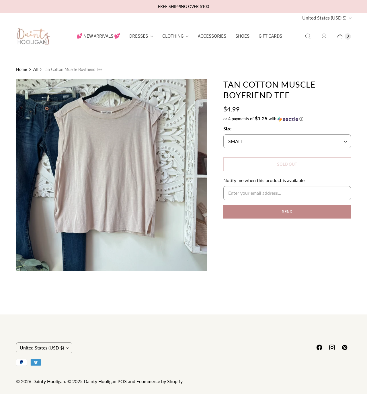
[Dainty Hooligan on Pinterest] (344, 347)
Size (227, 128)
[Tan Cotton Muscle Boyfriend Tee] (111, 175)
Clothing (173, 36)
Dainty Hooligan (48, 381)
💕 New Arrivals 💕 (98, 36)
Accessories (212, 36)
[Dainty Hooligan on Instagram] (332, 347)
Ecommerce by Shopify (159, 381)
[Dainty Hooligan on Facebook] (319, 347)
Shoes (242, 36)
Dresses (138, 36)
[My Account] (324, 36)
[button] (287, 119)
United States (324, 17)
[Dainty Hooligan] (33, 36)
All (35, 69)
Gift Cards (270, 36)
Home (21, 69)
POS (122, 381)
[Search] (308, 36)
